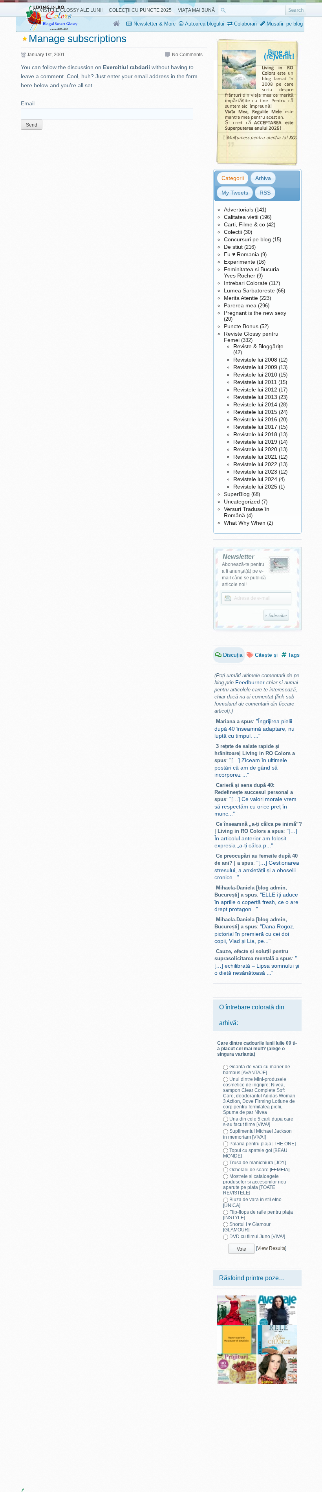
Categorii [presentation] (232, 178)
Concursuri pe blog (247, 239)
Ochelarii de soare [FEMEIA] (259, 1169)
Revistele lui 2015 (255, 412)
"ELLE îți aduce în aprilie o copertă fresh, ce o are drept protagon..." (256, 901)
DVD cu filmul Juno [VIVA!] (257, 1236)
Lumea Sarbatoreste (249, 290)
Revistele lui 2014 (255, 404)
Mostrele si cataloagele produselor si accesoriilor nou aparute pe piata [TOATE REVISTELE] (254, 1185)
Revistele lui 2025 (255, 486)
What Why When (244, 523)
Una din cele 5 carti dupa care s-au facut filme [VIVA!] (258, 1121)
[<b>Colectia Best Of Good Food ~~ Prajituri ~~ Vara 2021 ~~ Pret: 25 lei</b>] (236, 1357)
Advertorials (238, 209)
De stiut (233, 247)
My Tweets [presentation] (234, 192)
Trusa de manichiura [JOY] (257, 1162)
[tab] (233, 178)
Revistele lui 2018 (255, 434)
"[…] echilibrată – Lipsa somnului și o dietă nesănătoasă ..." (256, 965)
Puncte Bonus (241, 326)
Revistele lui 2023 (255, 472)
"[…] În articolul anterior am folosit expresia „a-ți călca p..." (255, 838)
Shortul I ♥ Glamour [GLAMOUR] (247, 1227)
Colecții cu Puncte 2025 (140, 10)
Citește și (265, 655)
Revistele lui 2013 (255, 397)
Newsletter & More (154, 24)
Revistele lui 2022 (255, 464)
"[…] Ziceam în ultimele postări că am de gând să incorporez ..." (250, 767)
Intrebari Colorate (245, 283)
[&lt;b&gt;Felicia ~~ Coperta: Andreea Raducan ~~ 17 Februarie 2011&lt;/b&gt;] (277, 1357)
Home (116, 24)
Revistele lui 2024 (255, 479)
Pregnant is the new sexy (255, 313)
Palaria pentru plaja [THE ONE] (262, 1144)
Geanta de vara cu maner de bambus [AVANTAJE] (256, 1069)
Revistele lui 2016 (255, 419)
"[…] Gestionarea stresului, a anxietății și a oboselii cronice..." (256, 870)
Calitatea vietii (241, 217)
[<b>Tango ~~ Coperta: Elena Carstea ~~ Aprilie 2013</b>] (236, 1298)
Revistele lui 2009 (255, 367)
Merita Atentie (241, 298)
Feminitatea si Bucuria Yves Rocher (251, 272)
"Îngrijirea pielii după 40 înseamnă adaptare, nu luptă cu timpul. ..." (254, 728)
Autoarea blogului (204, 24)
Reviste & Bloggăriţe (258, 346)
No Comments (187, 54)
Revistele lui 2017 (255, 427)
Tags (293, 655)
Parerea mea (240, 305)
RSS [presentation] (265, 192)
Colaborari (244, 24)
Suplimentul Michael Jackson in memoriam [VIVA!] (257, 1133)
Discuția (232, 655)
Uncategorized (242, 501)
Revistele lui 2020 (255, 449)
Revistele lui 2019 (255, 442)
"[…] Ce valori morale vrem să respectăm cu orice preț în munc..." (255, 806)
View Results (271, 1248)
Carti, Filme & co (244, 224)
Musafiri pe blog (284, 24)
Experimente (239, 262)
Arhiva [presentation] (263, 178)
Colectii (233, 232)
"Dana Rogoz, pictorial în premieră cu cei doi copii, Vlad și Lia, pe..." (254, 933)
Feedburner (250, 682)
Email (28, 103)
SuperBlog (237, 494)
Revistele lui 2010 (255, 374)
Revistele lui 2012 (255, 389)
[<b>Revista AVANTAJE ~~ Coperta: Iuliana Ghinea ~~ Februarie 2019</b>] (277, 1298)
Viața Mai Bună (196, 10)
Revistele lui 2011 (255, 382)
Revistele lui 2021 (255, 457)
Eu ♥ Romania (241, 254)
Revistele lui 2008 (255, 359)
